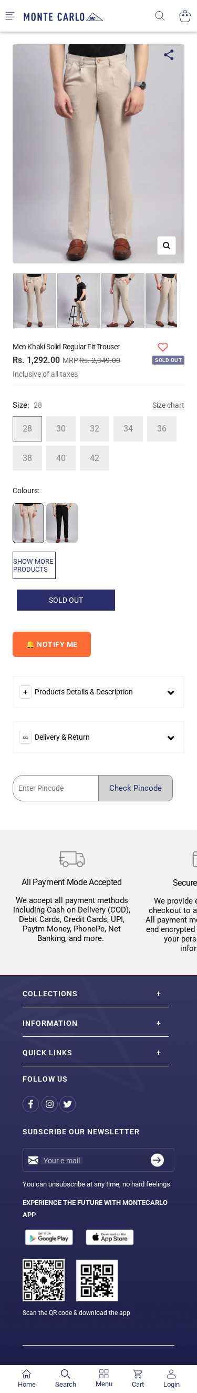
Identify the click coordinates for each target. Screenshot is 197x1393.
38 (27, 458)
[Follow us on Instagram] (50, 1104)
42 (94, 458)
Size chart (168, 405)
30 (61, 429)
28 (27, 429)
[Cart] (185, 16)
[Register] (157, 1159)
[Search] (167, 16)
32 (94, 429)
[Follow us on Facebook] (32, 1104)
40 (61, 458)
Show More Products (33, 565)
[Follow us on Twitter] (68, 1104)
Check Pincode (135, 788)
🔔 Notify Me (52, 644)
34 (128, 429)
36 (162, 429)
